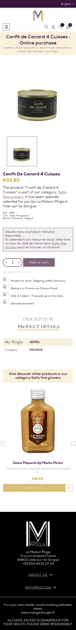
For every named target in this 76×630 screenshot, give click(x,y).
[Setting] (53, 27)
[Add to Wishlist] (69, 488)
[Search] (46, 27)
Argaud (28, 218)
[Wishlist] (60, 27)
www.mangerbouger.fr (38, 612)
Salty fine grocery (19, 215)
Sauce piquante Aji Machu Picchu (38, 463)
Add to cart (39, 262)
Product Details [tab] (38, 327)
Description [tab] (38, 319)
